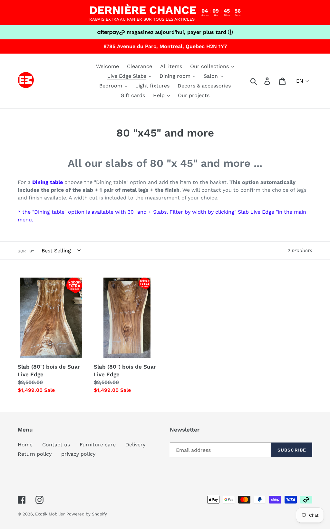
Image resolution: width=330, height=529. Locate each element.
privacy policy (78, 454)
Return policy (35, 454)
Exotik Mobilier (50, 514)
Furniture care (98, 445)
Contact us (56, 445)
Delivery (135, 445)
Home (25, 445)
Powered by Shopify (86, 514)
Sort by (26, 251)
